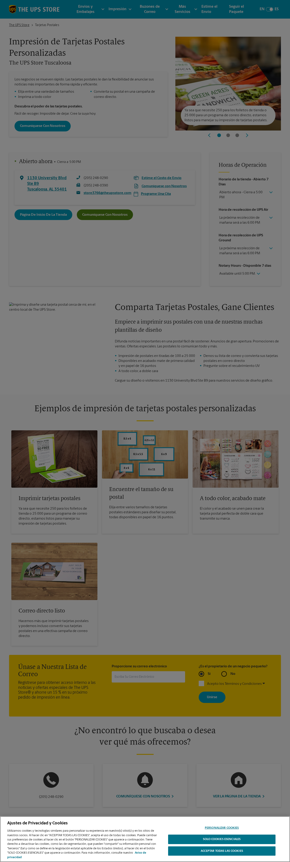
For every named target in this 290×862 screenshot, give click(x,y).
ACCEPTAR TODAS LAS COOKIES (222, 851)
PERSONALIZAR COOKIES (222, 827)
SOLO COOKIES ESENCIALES (222, 839)
